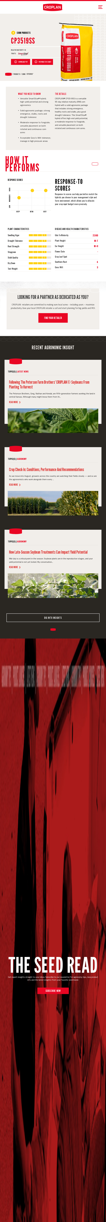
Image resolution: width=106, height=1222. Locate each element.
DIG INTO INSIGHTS (53, 617)
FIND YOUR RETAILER (53, 318)
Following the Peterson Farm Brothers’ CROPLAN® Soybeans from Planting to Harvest (49, 384)
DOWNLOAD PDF (23, 62)
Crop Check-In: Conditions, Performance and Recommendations (46, 469)
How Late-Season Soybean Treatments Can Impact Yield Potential (48, 552)
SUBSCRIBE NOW (53, 991)
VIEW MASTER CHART (45, 62)
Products (16, 74)
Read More (15, 402)
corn (23, 74)
